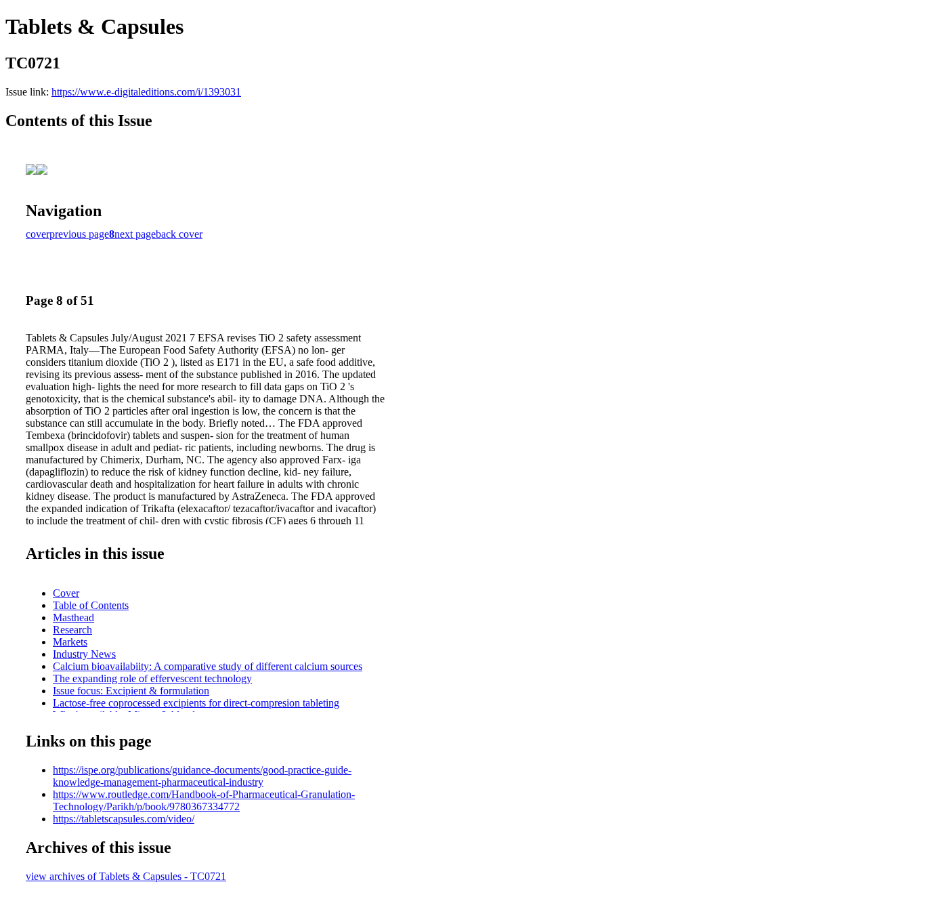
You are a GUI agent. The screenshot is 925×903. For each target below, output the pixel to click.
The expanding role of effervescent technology (152, 678)
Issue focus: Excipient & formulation (131, 690)
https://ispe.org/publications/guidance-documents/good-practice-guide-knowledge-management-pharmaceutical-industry (202, 776)
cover (37, 234)
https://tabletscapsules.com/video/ (123, 818)
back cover (179, 234)
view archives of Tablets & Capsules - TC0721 (126, 876)
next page (135, 234)
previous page (79, 234)
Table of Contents (91, 605)
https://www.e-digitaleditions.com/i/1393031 (146, 92)
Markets (70, 642)
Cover (66, 593)
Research (72, 629)
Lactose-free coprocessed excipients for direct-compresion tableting (196, 703)
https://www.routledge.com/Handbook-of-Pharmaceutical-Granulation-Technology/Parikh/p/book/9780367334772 (204, 800)
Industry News (84, 654)
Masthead (73, 617)
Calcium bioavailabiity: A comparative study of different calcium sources (207, 666)
